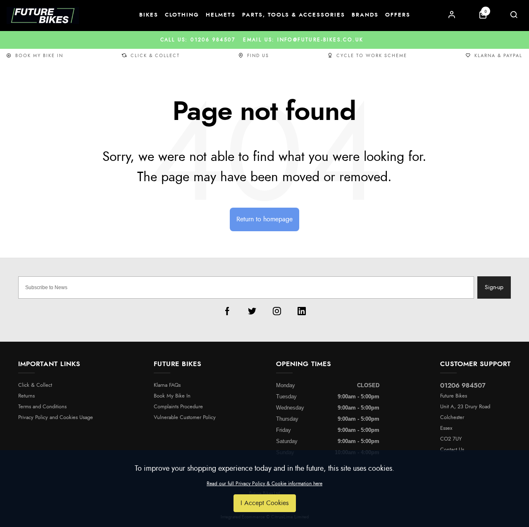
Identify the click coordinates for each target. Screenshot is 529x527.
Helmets (221, 15)
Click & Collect (155, 55)
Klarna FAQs (167, 385)
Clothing (182, 15)
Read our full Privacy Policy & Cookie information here (264, 483)
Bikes (148, 15)
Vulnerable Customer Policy (185, 417)
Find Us (258, 55)
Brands (365, 15)
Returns (26, 396)
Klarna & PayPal (498, 55)
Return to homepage (264, 219)
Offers (397, 15)
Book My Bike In (39, 55)
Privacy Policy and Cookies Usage (55, 417)
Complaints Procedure (178, 407)
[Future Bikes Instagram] (277, 311)
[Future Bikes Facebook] (227, 311)
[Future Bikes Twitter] (252, 311)
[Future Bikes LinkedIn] (302, 311)
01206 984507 (463, 385)
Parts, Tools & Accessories (293, 15)
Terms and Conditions (42, 407)
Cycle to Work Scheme (371, 55)
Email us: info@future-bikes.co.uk (264, 39)
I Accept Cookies (265, 503)
